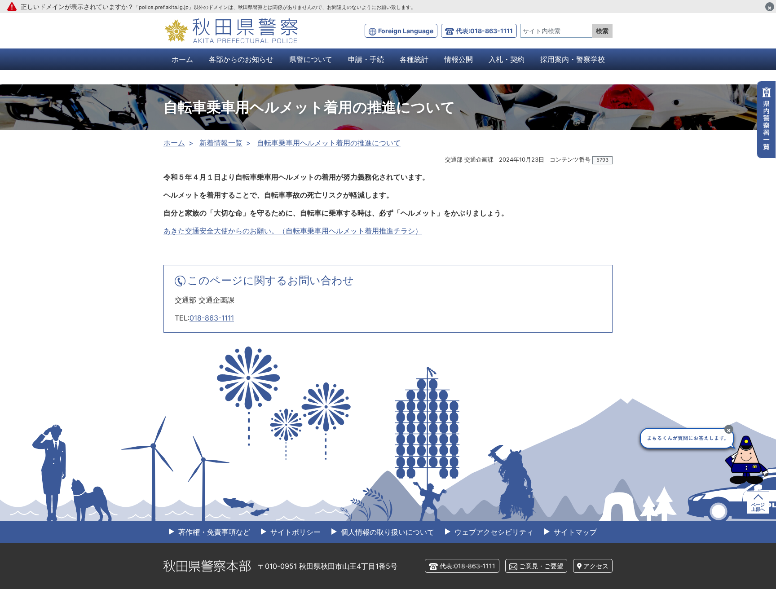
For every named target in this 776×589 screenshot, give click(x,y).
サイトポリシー (294, 531)
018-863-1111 (212, 317)
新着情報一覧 (220, 142)
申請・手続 (366, 59)
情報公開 (458, 59)
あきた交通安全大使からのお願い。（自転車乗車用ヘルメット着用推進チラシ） (292, 230)
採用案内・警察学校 (572, 59)
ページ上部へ (758, 507)
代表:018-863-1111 (484, 31)
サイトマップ (574, 531)
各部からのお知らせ (241, 59)
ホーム (182, 59)
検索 (602, 31)
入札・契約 (507, 59)
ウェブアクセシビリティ (493, 531)
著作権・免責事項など (213, 531)
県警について (310, 59)
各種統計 (414, 59)
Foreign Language (405, 31)
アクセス (595, 566)
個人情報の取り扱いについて (386, 531)
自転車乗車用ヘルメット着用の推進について (329, 142)
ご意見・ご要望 (541, 566)
